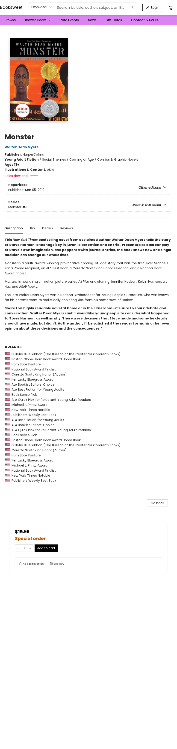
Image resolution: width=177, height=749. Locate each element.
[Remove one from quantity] (18, 548)
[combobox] (41, 7)
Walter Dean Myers (21, 147)
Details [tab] (47, 228)
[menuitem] (10, 20)
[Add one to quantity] (30, 548)
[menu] (88, 20)
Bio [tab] (32, 228)
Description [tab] (14, 228)
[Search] (132, 7)
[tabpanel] (88, 365)
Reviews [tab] (66, 228)
